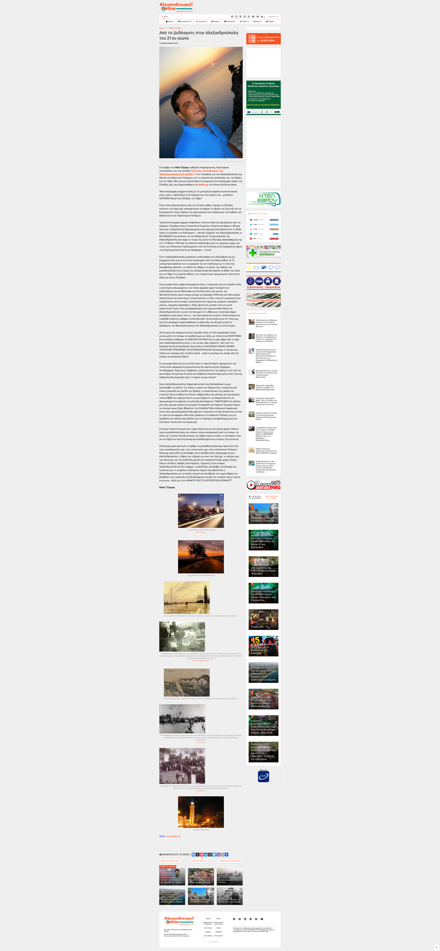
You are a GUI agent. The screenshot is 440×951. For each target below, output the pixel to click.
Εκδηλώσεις (230, 21)
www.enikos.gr (173, 836)
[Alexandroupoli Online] (175, 11)
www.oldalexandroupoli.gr (201, 660)
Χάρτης (218, 928)
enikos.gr (204, 184)
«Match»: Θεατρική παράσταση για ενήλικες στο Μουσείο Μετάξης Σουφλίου (266, 451)
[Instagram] (240, 17)
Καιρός (218, 918)
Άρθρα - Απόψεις (175, 28)
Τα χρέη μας (257, 626)
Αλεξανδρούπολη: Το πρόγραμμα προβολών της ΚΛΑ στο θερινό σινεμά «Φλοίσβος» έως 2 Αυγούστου (263, 594)
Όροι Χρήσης (208, 936)
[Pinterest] (249, 17)
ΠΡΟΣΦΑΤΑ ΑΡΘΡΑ (258, 313)
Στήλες (244, 21)
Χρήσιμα (256, 21)
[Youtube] (253, 17)
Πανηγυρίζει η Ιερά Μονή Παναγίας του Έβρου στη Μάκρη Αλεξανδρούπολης (200, 879)
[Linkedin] (245, 17)
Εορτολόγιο (208, 928)
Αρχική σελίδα (199, 861)
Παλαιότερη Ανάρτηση (230, 861)
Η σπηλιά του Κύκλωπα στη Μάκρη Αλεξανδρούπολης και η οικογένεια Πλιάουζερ (199, 898)
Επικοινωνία (218, 936)
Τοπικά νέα (201, 21)
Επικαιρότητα (185, 21)
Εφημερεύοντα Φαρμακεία (208, 923)
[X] (236, 17)
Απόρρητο (218, 932)
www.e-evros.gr (201, 532)
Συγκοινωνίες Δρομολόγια (218, 923)
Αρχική (170, 21)
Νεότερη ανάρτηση (170, 861)
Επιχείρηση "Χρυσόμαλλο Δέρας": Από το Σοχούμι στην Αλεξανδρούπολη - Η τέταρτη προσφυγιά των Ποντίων (229, 877)
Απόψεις (216, 21)
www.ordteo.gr (201, 742)
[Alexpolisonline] (258, 17)
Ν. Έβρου (270, 21)
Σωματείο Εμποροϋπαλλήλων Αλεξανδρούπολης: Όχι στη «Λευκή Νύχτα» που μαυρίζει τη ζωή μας (263, 726)
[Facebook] (232, 17)
